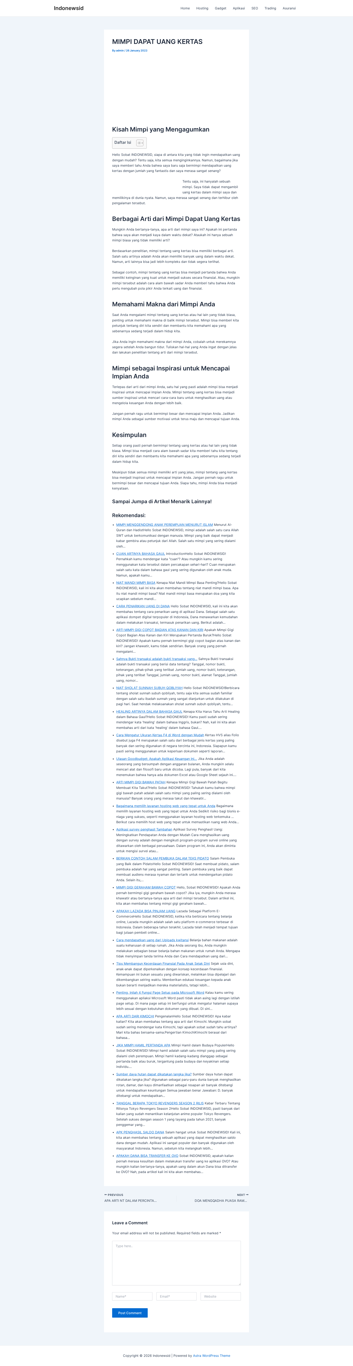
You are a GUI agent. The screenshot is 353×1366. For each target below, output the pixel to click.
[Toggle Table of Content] (137, 142)
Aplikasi (239, 8)
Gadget (220, 8)
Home (185, 8)
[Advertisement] (176, 87)
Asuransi (289, 8)
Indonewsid (69, 8)
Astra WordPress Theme (211, 1356)
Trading (270, 8)
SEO (254, 8)
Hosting (202, 8)
